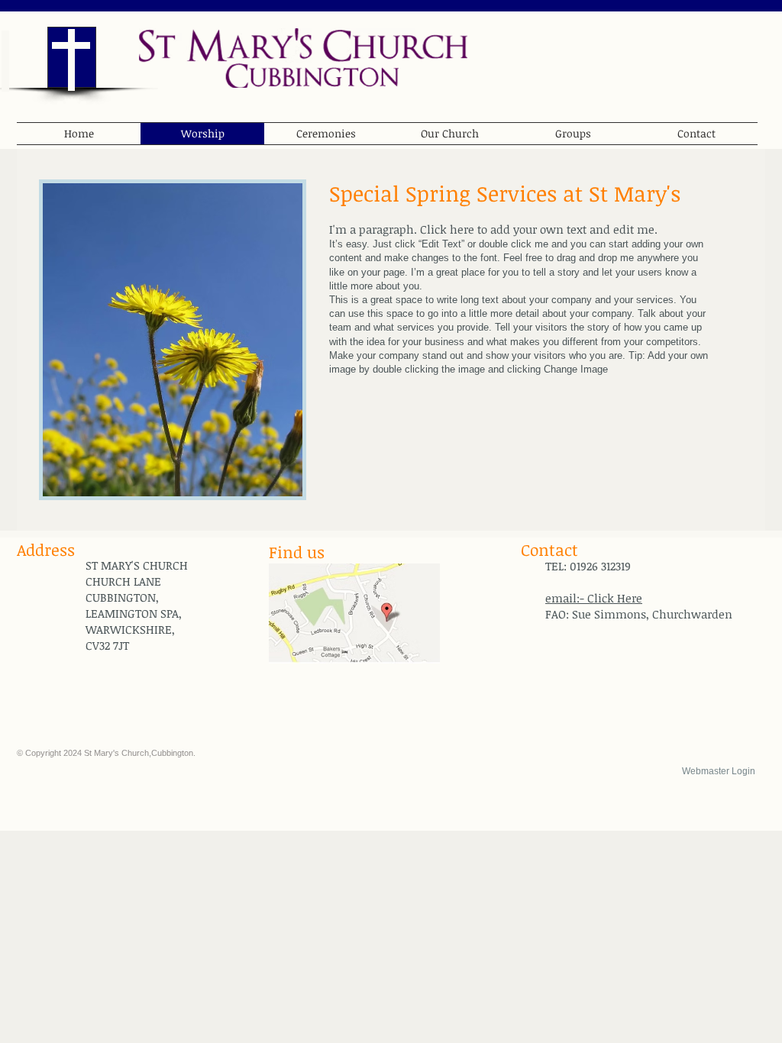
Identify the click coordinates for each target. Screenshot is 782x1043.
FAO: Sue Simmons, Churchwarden (638, 614)
